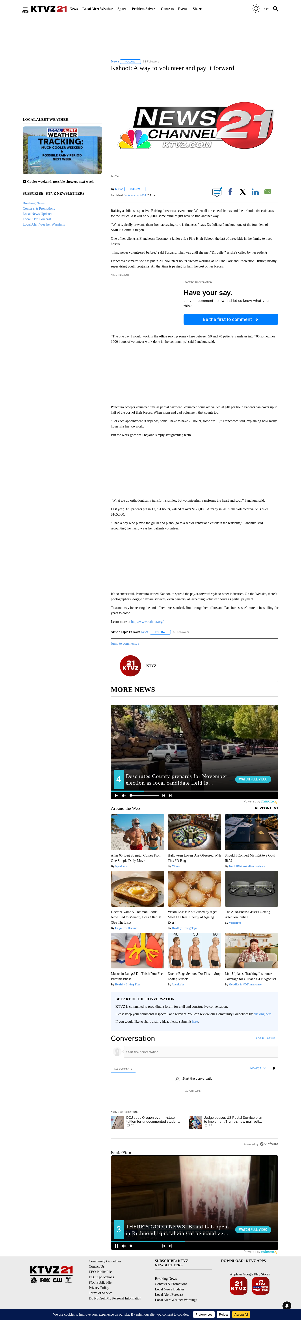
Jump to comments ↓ (125, 643)
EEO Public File (100, 1272)
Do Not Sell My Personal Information (115, 1298)
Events (183, 9)
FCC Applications (101, 1277)
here (195, 1021)
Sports (122, 9)
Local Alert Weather (97, 9)
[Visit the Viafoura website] (269, 1144)
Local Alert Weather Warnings (44, 224)
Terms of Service (100, 1293)
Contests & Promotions (39, 208)
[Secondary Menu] (28, 9)
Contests (167, 9)
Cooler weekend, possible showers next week (60, 181)
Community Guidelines (105, 1261)
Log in (260, 1038)
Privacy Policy (99, 1288)
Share (197, 9)
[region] (194, 1091)
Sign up (270, 1038)
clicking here (262, 1014)
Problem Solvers (144, 9)
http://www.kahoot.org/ (147, 621)
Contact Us (96, 1266)
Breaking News (34, 203)
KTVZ (119, 188)
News (74, 9)
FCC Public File (100, 1282)
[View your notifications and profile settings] (273, 1068)
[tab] (123, 1068)
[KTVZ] (49, 8)
